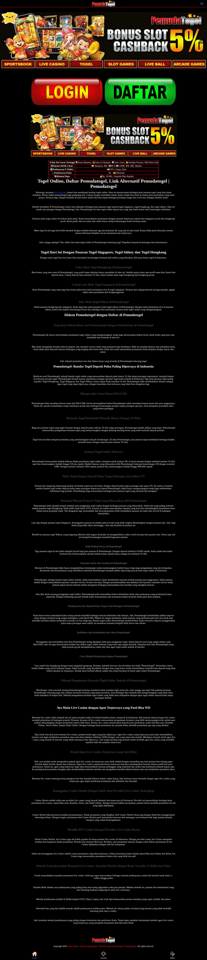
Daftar (172, 958)
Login (34, 958)
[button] (5, 41)
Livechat (103, 958)
